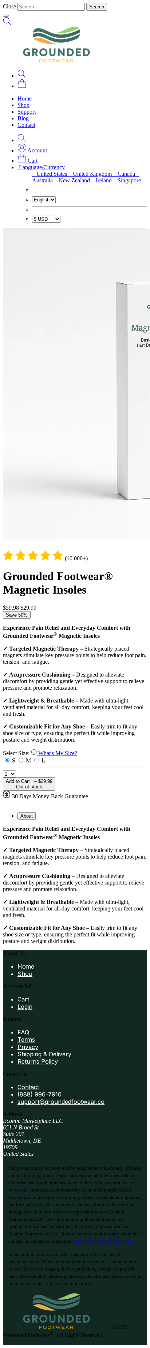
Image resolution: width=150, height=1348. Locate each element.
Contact (26, 125)
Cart (23, 999)
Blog (23, 118)
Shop (23, 105)
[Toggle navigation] (6, 16)
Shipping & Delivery (44, 1054)
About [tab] (26, 816)
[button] (32, 150)
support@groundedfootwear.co (60, 1101)
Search (96, 7)
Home (24, 98)
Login (24, 1006)
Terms (26, 1039)
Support (26, 112)
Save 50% (17, 615)
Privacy (27, 1046)
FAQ (23, 1032)
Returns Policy (37, 1061)
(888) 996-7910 (39, 1094)
